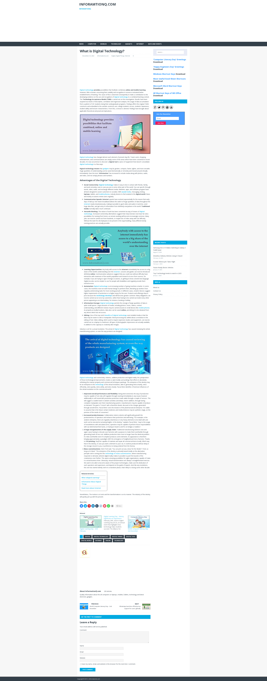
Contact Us (157, 291)
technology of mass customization (118, 453)
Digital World (86, 540)
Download (158, 62)
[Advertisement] (133, 27)
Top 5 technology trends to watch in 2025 (167, 273)
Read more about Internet (91, 488)
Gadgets (128, 44)
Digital (113, 56)
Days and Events (155, 44)
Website (82, 658)
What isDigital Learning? (90, 478)
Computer (92, 44)
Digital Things (120, 56)
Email (81, 652)
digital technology (121, 97)
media (126, 192)
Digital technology (86, 90)
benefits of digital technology (116, 315)
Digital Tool (130, 536)
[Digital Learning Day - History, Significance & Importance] (116, 522)
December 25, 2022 (88, 56)
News (81, 44)
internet (87, 204)
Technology (116, 44)
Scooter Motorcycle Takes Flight (164, 262)
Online (108, 540)
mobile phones (104, 194)
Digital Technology (101, 536)
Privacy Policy (157, 294)
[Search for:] (170, 52)
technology (99, 384)
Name (82, 646)
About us (156, 287)
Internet (140, 44)
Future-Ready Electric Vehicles (163, 268)
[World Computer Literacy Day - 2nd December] (139, 521)
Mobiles (103, 44)
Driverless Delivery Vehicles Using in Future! (167, 256)
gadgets (106, 169)
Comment (83, 630)
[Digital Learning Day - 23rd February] (91, 521)
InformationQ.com (103, 56)
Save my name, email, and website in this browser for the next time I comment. (109, 664)
